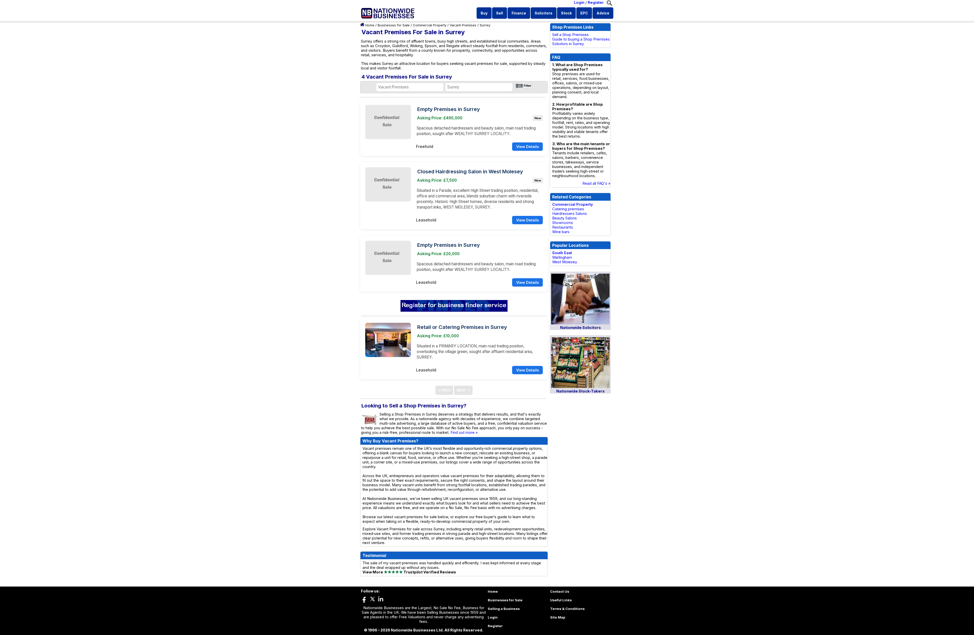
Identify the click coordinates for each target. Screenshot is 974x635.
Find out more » (464, 432)
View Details (527, 146)
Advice (603, 13)
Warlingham (562, 257)
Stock (566, 13)
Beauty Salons (564, 218)
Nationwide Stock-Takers (580, 391)
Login (579, 2)
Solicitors (543, 13)
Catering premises (568, 209)
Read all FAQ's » (596, 183)
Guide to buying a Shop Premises (581, 39)
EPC (584, 13)
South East (562, 253)
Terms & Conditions (567, 609)
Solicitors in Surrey (568, 44)
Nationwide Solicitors (580, 327)
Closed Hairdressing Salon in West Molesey (470, 172)
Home (369, 25)
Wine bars (560, 232)
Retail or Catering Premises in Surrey (462, 327)
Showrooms (562, 222)
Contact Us (559, 591)
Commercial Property (429, 25)
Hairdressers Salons (569, 213)
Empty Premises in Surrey (448, 109)
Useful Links (561, 600)
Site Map (557, 617)
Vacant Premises (463, 25)
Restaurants (562, 227)
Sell (499, 13)
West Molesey (564, 262)
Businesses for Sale (394, 25)
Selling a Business (504, 609)
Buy (484, 13)
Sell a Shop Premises (570, 34)
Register (596, 2)
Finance (519, 13)
